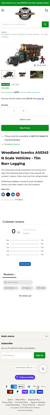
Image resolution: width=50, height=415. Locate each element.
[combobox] (21, 24)
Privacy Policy (7, 402)
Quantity (4, 105)
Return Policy (20, 400)
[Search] (45, 24)
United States (24, 367)
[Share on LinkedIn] (13, 194)
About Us (41, 405)
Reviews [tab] (9, 274)
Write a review (25, 264)
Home (3, 32)
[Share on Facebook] (3, 194)
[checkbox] (41, 288)
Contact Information (13, 405)
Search (10, 400)
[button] (25, 240)
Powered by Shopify (25, 410)
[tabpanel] (25, 302)
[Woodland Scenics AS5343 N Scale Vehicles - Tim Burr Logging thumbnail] (8, 74)
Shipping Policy (34, 400)
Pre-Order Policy (21, 402)
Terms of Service (29, 405)
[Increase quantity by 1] (23, 110)
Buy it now (25, 128)
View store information (12, 140)
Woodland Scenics (12, 144)
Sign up (39, 355)
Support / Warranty (38, 402)
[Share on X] (8, 194)
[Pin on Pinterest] (18, 194)
